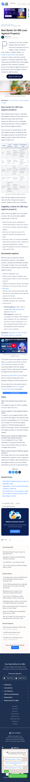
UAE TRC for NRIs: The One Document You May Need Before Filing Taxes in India (14, 617)
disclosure (15, 708)
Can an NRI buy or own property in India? (14, 562)
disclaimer (15, 706)
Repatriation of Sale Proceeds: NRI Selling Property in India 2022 (14, 558)
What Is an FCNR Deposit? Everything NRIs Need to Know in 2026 (14, 612)
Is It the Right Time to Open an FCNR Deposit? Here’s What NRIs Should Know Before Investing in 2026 (15, 579)
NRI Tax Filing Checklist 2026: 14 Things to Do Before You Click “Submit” (15, 607)
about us (15, 711)
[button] (12, 21)
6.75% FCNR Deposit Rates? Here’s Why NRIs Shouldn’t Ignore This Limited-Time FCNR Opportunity (15, 586)
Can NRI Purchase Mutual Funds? (11, 633)
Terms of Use (15, 716)
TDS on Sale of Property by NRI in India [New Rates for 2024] (15, 566)
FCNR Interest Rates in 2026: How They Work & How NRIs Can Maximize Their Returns (15, 602)
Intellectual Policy (15, 718)
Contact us (15, 721)
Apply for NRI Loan (14, 76)
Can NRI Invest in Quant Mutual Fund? (12, 638)
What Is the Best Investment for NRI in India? (14, 628)
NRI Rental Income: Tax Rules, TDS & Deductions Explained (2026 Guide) (12, 592)
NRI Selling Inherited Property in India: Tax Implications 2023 (14, 552)
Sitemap (15, 723)
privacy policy (15, 713)
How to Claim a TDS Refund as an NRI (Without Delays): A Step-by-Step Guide (13, 597)
